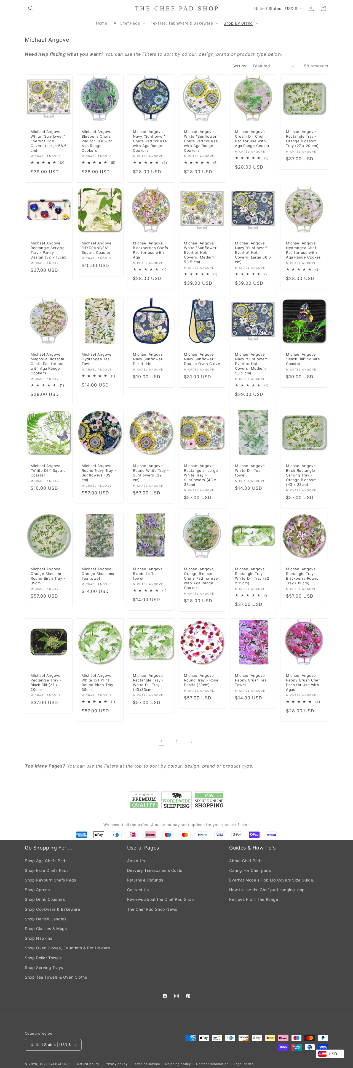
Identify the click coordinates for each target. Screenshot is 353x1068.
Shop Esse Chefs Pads (47, 870)
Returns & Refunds (145, 880)
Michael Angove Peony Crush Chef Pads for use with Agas (303, 682)
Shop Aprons (37, 889)
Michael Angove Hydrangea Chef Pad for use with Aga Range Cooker (303, 250)
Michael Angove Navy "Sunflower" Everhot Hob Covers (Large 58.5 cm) (253, 252)
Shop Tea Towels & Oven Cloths (56, 977)
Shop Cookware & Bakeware (52, 909)
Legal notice (243, 1064)
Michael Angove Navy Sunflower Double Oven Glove (202, 359)
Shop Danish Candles (45, 919)
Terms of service (146, 1064)
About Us (136, 860)
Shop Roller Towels (43, 957)
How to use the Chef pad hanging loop (267, 889)
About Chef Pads (245, 860)
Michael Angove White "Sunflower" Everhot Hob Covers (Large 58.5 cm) (49, 141)
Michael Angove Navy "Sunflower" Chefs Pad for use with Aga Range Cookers (150, 141)
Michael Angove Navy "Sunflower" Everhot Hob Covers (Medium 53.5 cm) (251, 363)
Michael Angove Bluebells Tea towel (148, 573)
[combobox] (330, 1054)
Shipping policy (178, 1064)
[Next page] (191, 742)
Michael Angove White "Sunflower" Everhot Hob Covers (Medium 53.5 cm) (201, 252)
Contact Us (138, 889)
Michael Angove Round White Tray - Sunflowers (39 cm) (151, 473)
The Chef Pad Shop (55, 1064)
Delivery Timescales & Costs (154, 870)
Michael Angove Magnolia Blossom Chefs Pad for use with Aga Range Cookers (48, 363)
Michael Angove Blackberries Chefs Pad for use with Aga (150, 250)
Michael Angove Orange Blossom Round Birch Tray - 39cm (48, 576)
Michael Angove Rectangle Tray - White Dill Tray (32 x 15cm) (252, 576)
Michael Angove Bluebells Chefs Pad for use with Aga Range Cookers (97, 141)
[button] (31, 8)
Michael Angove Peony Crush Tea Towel (251, 680)
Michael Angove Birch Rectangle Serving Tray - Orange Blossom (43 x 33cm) (301, 475)
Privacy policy (116, 1064)
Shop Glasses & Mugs (46, 928)
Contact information (212, 1064)
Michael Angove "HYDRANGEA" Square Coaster (96, 248)
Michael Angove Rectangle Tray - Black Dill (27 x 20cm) (46, 682)
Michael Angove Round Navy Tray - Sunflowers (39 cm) (99, 473)
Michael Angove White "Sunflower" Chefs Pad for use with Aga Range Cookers (201, 141)
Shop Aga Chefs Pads (46, 860)
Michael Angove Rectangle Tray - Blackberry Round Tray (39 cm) (302, 576)
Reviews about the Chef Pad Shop (160, 899)
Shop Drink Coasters (45, 899)
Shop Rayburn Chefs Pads (50, 880)
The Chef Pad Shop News (152, 909)
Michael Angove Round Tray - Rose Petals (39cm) (201, 680)
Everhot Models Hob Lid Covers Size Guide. (271, 880)
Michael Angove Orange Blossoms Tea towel (98, 573)
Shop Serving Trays (44, 967)
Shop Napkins (38, 938)
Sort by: (240, 65)
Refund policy (88, 1064)
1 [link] (162, 741)
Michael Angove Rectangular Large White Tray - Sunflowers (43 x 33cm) (201, 475)
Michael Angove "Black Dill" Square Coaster (303, 359)
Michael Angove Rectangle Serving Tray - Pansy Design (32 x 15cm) (49, 250)
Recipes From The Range (253, 899)
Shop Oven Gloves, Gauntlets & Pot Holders (67, 948)
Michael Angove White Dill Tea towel (250, 470)
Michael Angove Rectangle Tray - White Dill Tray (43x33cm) (148, 682)
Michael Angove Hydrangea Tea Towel (96, 359)
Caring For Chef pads (250, 870)
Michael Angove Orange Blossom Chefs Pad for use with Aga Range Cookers (201, 578)
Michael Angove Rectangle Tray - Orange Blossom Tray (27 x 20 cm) (302, 139)
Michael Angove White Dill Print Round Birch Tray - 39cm (99, 682)
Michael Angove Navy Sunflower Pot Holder (148, 359)
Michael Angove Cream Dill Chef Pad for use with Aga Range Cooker (252, 139)
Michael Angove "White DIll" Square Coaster (48, 470)
